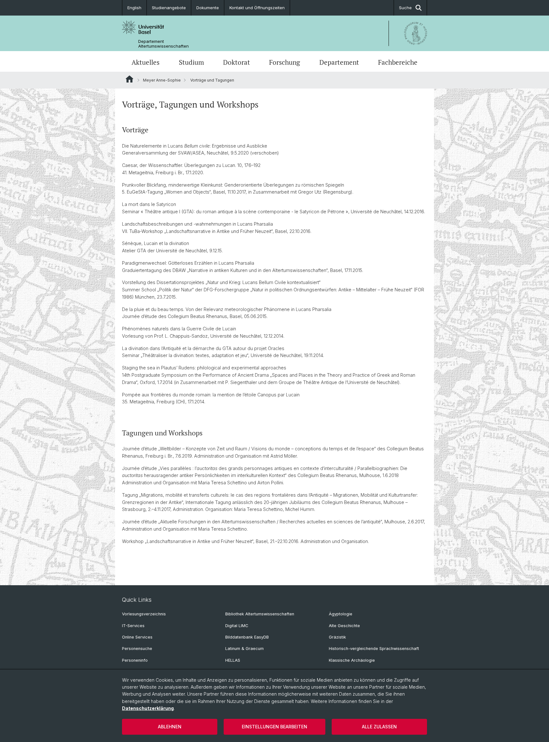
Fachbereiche (397, 62)
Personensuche (137, 648)
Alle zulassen (379, 726)
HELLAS (232, 660)
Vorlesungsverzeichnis (144, 614)
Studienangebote (169, 7)
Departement (339, 62)
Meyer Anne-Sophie (162, 80)
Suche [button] (405, 7)
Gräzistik (337, 637)
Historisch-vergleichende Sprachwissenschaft (374, 648)
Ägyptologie (340, 614)
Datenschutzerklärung (148, 708)
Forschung (284, 62)
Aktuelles (145, 62)
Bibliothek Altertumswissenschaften (259, 614)
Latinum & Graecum (244, 648)
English (134, 7)
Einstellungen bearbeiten (274, 726)
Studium (191, 62)
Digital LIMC (236, 625)
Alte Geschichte (344, 625)
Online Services (137, 637)
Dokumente (207, 7)
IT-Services (133, 625)
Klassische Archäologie (352, 660)
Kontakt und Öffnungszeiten (257, 7)
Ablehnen (169, 726)
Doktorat (236, 62)
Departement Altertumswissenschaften (163, 44)
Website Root (129, 79)
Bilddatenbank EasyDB (247, 637)
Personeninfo (135, 660)
